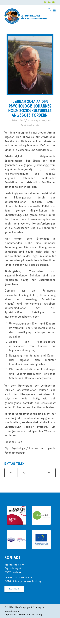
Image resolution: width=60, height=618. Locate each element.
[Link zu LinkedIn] (49, 2)
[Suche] (48, 10)
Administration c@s (30, 125)
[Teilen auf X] (23, 472)
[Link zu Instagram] (45, 2)
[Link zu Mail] (53, 2)
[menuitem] (48, 10)
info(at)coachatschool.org (27, 581)
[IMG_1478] (30, 65)
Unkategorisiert (37, 121)
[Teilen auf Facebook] (11, 472)
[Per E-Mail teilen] (49, 472)
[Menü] (54, 10)
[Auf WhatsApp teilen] (36, 472)
